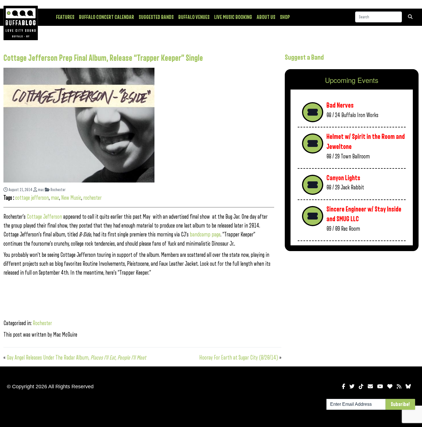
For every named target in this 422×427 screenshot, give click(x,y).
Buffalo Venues (194, 17)
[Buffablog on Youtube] (380, 386)
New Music (71, 198)
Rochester (57, 190)
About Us (266, 17)
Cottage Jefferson (44, 217)
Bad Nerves (340, 105)
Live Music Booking (233, 17)
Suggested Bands (156, 17)
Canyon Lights (343, 178)
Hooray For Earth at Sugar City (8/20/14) (238, 358)
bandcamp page (205, 235)
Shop (285, 17)
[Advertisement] (352, 300)
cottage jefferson (32, 198)
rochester (92, 198)
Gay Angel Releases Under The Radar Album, (76, 358)
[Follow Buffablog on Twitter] (352, 386)
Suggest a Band (304, 57)
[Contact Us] (370, 386)
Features (65, 17)
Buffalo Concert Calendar (106, 17)
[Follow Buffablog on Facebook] (343, 386)
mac (40, 190)
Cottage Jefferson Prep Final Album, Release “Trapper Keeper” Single (103, 58)
